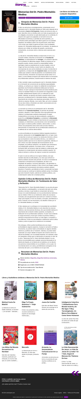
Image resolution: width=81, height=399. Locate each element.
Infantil (37, 2)
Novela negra (59, 2)
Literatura (26, 6)
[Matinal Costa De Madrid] (10, 290)
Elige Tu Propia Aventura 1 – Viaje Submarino (29, 304)
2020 (36, 262)
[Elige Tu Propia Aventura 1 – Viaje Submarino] (30, 290)
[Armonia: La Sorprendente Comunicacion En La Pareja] (50, 335)
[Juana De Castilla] (50, 290)
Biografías (22, 17)
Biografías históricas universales (35, 17)
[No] (79, 397)
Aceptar (66, 397)
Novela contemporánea (47, 2)
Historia (73, 2)
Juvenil (30, 2)
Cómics (67, 2)
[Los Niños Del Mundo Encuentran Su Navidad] (10, 335)
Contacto (34, 6)
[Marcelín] (30, 335)
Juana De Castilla (48, 302)
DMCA (64, 392)
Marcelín (25, 347)
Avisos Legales (58, 392)
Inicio (24, 2)
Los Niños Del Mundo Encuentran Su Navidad (10, 349)
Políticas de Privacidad (73, 392)
